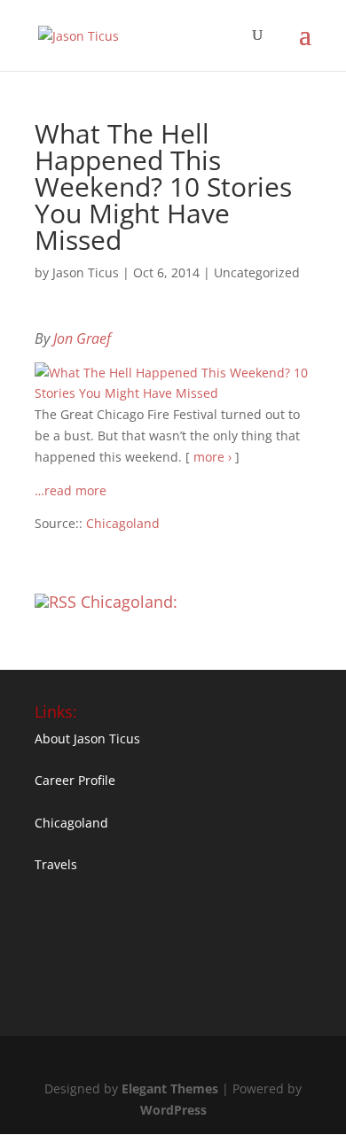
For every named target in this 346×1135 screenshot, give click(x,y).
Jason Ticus (85, 272)
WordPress (173, 1109)
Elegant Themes (170, 1088)
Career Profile (75, 780)
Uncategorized (257, 272)
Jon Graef (82, 338)
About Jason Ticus (87, 738)
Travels (56, 864)
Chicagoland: (129, 601)
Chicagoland (123, 523)
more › (212, 456)
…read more (70, 490)
